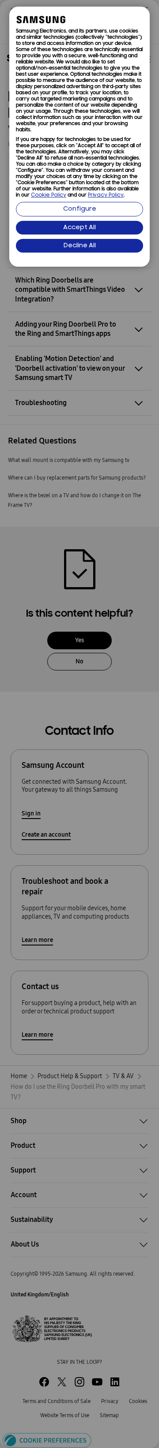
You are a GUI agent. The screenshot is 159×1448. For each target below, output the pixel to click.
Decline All (80, 245)
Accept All (79, 227)
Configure (79, 209)
